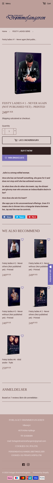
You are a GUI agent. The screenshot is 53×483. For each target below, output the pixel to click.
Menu (8, 3)
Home (4, 31)
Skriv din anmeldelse (28, 398)
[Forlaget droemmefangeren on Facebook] (23, 465)
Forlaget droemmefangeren (19, 472)
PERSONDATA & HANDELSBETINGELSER (27, 451)
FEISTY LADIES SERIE (21, 31)
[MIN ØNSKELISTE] (22, 239)
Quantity (6, 126)
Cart (49, 3)
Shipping (6, 118)
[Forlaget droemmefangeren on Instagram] (28, 465)
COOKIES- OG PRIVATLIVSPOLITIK (26, 455)
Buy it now (26, 151)
